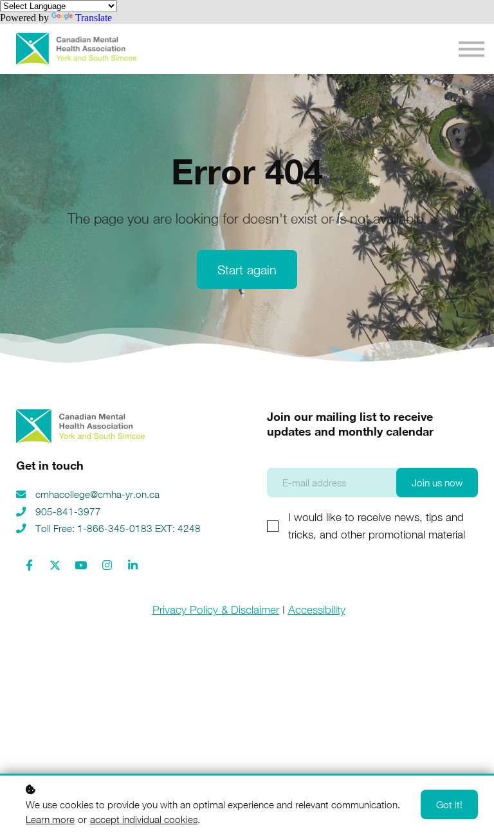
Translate (93, 17)
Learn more (50, 819)
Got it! (449, 804)
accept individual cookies (143, 819)
